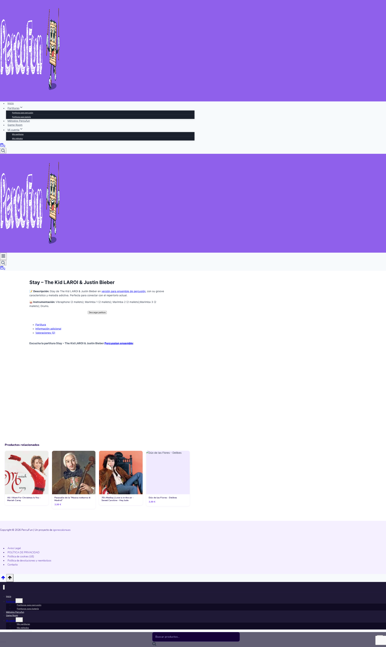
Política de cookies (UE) (21, 556)
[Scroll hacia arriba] (3, 578)
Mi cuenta (11, 620)
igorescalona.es (62, 530)
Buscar (236, 639)
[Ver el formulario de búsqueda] (3, 150)
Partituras (11, 601)
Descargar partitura (97, 312)
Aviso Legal (14, 548)
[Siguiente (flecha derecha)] (380, 323)
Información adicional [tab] (48, 328)
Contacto (13, 564)
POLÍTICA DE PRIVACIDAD (24, 552)
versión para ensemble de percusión (123, 291)
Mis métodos (17, 138)
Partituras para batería (21, 117)
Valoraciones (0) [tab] (45, 332)
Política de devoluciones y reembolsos (29, 560)
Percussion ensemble (118, 343)
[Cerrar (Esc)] (382, 3)
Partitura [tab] (40, 324)
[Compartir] (376, 3)
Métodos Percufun (19, 120)
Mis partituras (18, 134)
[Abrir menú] (3, 256)
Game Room (15, 124)
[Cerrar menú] (4, 587)
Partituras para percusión (22, 113)
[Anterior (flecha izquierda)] (5, 323)
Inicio (11, 103)
